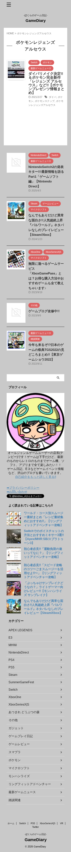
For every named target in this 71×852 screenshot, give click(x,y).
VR (61, 823)
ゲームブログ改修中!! (44, 311)
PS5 (33, 823)
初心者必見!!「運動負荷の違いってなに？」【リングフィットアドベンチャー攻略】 (43, 552)
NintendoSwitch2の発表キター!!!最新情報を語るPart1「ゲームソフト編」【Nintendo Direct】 (46, 176)
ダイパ (52, 97)
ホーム (11, 823)
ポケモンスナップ (45, 101)
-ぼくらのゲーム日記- (36, 834)
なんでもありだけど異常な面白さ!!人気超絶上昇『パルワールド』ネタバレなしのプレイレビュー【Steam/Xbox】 (46, 225)
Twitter (35, 827)
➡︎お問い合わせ (17, 491)
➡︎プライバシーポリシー (23, 487)
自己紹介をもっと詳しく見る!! (35, 476)
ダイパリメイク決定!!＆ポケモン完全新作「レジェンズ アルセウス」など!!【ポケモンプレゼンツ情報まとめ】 (46, 83)
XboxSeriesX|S (47, 823)
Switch (22, 823)
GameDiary (36, 20)
